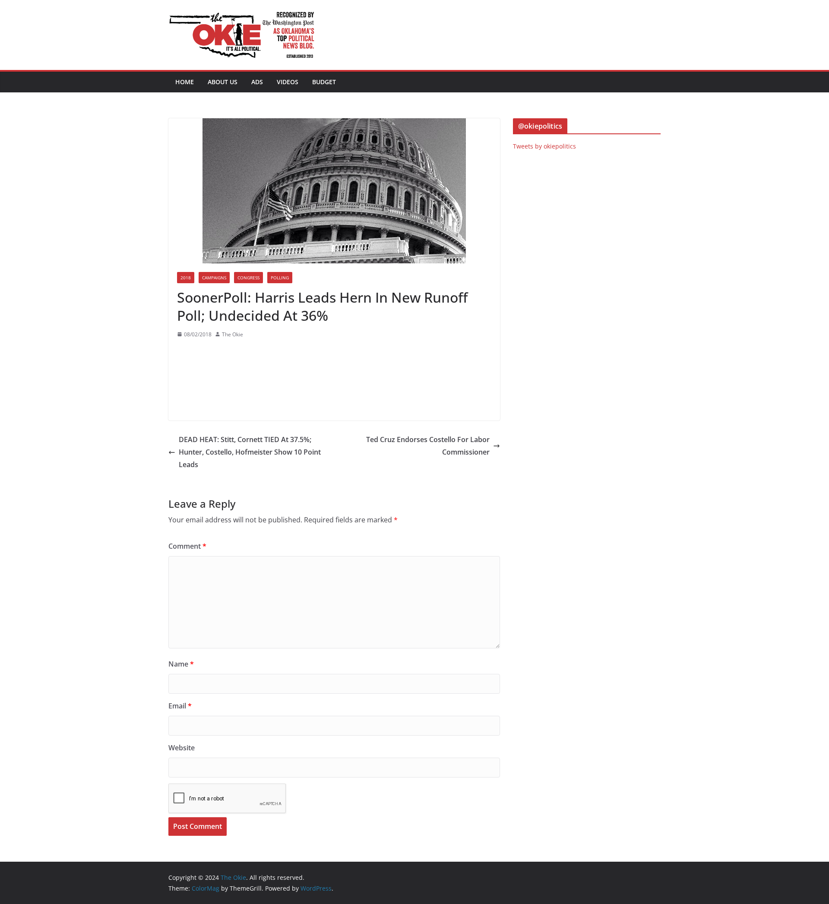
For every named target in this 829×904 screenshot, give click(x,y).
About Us (222, 82)
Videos (287, 82)
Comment (187, 546)
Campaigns (214, 278)
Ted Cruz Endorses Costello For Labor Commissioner (428, 446)
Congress (248, 278)
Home (184, 82)
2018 (185, 278)
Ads (257, 82)
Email (180, 706)
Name (181, 664)
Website (181, 747)
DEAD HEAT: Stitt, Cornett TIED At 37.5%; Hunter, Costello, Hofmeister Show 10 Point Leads (250, 452)
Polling (280, 278)
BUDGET (324, 82)
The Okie (232, 334)
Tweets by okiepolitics (544, 146)
